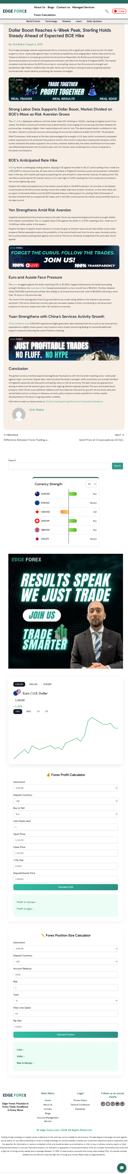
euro (15, 284)
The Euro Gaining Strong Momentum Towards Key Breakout (74, 401)
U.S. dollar (17, 121)
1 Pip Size (18, 860)
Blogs (51, 7)
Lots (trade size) (22, 821)
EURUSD (19, 684)
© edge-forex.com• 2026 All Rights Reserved (64, 1130)
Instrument (19, 781)
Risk (15, 981)
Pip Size (17, 1020)
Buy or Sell (18, 807)
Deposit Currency (22, 794)
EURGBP (48, 684)
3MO (28, 711)
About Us (39, 7)
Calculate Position (65, 1034)
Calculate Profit (65, 887)
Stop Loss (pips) (22, 1007)
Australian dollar (38, 288)
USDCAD (33, 684)
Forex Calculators (45, 15)
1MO (17, 711)
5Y (47, 711)
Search (12, 460)
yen (40, 220)
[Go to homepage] (16, 11)
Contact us (63, 7)
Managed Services (83, 7)
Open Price (19, 834)
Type (16, 994)
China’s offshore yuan (19, 323)
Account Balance (22, 968)
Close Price (19, 847)
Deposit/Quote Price (24, 873)
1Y (38, 711)
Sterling (12, 167)
